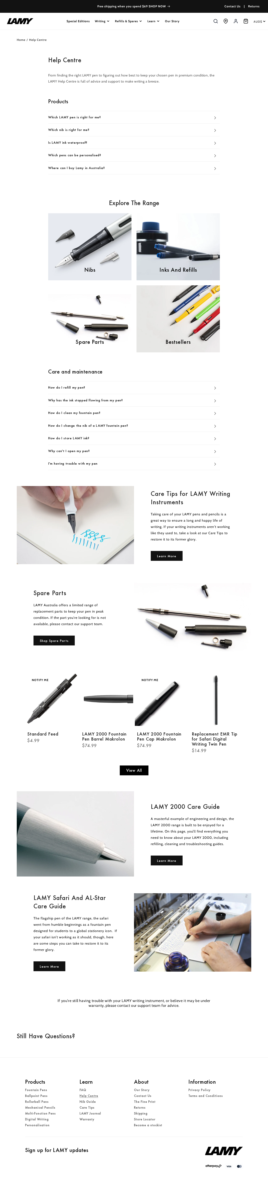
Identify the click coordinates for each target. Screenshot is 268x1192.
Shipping (141, 1113)
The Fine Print (145, 1101)
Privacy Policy (199, 1090)
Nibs (89, 269)
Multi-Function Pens (40, 1113)
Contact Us (232, 6)
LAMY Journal (90, 1113)
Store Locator (144, 1119)
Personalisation (37, 1125)
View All (134, 770)
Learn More (166, 556)
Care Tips (87, 1107)
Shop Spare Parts (54, 641)
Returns (254, 6)
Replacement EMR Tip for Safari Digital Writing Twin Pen (214, 738)
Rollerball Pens (37, 1101)
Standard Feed (42, 733)
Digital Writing (37, 1119)
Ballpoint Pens (36, 1096)
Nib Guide (88, 1101)
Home (21, 40)
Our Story (142, 1090)
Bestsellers (178, 342)
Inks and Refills (178, 269)
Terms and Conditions (205, 1096)
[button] (102, 21)
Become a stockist (148, 1125)
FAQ (83, 1090)
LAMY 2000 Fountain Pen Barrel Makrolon (104, 736)
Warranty (87, 1119)
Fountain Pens (36, 1090)
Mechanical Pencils (40, 1107)
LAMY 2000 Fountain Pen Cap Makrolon (159, 736)
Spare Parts (90, 342)
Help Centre (89, 1096)
